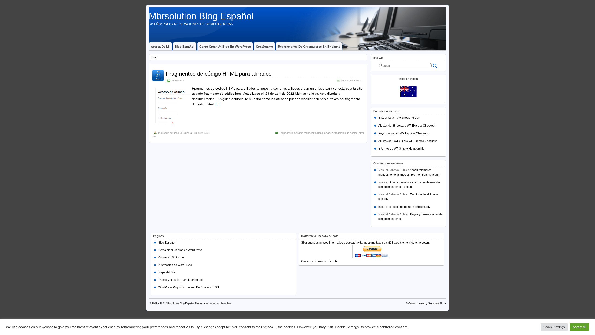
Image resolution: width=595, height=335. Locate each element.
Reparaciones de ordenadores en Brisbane (309, 46)
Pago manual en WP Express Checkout (403, 133)
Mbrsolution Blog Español (201, 16)
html (361, 132)
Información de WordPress (175, 265)
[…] (218, 104)
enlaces (328, 132)
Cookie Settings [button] (554, 327)
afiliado (319, 132)
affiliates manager (304, 132)
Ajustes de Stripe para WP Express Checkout (406, 125)
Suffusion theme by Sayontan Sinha (426, 303)
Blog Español (184, 46)
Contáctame (264, 46)
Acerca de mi (160, 46)
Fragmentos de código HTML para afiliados (218, 73)
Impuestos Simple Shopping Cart (399, 117)
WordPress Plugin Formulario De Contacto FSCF (189, 287)
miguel (382, 206)
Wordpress (178, 80)
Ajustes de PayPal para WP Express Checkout (407, 141)
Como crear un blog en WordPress (225, 46)
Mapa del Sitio (167, 272)
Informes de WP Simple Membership (401, 148)
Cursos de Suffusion (171, 257)
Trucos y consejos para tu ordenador (181, 279)
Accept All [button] (579, 327)
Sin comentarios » (351, 80)
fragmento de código (345, 132)
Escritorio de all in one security (411, 206)
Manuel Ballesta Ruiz (186, 132)
